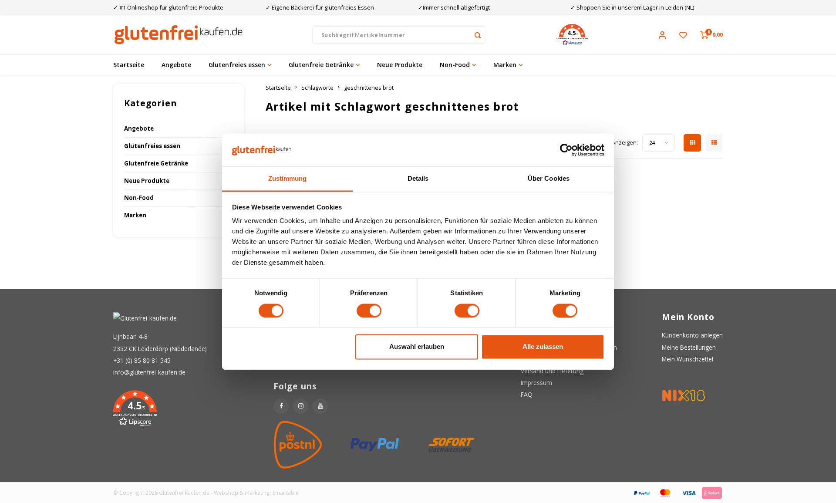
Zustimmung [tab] (287, 178)
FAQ (527, 394)
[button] (572, 35)
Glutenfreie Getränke (321, 65)
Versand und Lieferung (552, 371)
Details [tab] (418, 178)
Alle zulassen (542, 347)
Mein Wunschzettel (687, 359)
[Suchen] (477, 35)
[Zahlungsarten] (641, 492)
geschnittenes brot (369, 87)
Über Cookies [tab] (549, 178)
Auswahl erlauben (416, 347)
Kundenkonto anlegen (692, 335)
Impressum (536, 382)
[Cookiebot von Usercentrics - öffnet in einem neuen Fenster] (566, 149)
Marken (504, 65)
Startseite (128, 65)
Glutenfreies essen (237, 65)
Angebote (176, 65)
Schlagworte (317, 87)
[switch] (369, 310)
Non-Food (455, 65)
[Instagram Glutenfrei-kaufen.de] (300, 406)
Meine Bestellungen (689, 347)
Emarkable (286, 492)
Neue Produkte (399, 65)
